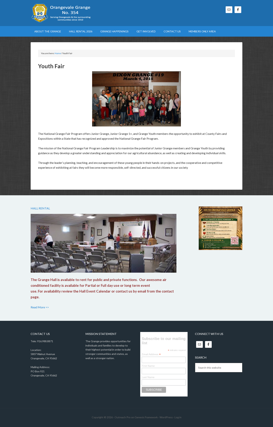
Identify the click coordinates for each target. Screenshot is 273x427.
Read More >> (40, 307)
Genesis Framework (146, 417)
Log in (178, 417)
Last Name (148, 377)
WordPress (166, 417)
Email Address (151, 354)
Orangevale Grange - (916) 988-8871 (62, 13)
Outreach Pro (123, 417)
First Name (148, 365)
